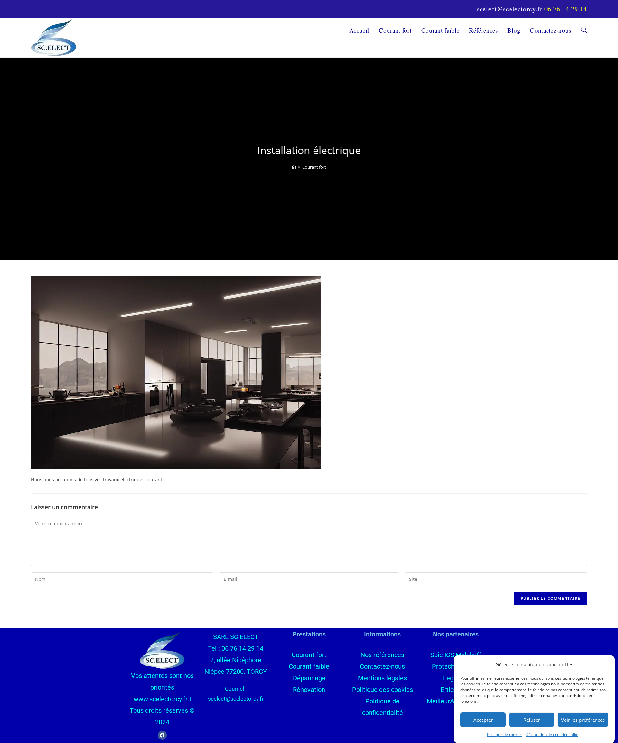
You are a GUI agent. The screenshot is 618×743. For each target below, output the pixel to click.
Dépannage (309, 678)
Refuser (531, 719)
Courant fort (314, 167)
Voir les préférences (583, 719)
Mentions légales (382, 678)
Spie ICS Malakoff (455, 655)
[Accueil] (294, 167)
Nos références (382, 655)
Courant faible (309, 666)
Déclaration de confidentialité (552, 734)
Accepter (483, 719)
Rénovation (309, 689)
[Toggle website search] (584, 30)
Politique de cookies (504, 734)
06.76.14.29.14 (565, 9)
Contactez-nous (382, 666)
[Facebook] (162, 735)
